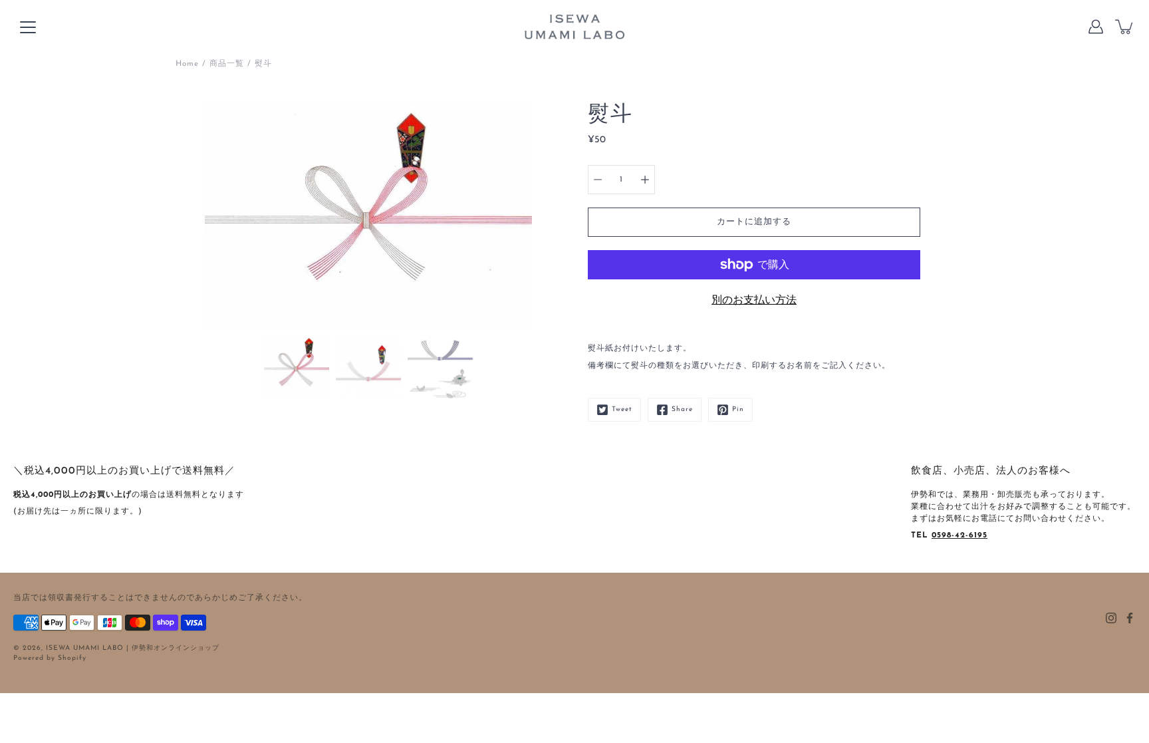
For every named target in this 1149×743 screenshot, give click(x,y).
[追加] (645, 179)
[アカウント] (1095, 26)
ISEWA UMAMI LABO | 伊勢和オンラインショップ (132, 648)
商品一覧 (226, 64)
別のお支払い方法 (754, 300)
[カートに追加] (1125, 26)
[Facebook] (1130, 618)
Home (187, 64)
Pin (738, 409)
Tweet (622, 409)
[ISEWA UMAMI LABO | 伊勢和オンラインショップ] (574, 27)
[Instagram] (1111, 618)
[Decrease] (598, 179)
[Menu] (28, 27)
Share (682, 409)
